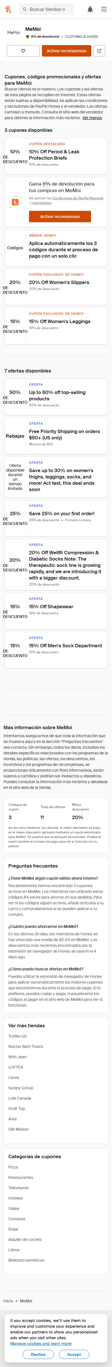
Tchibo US (17, 1036)
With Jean (17, 1056)
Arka (12, 1118)
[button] (104, 9)
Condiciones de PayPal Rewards (77, 198)
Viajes (13, 1208)
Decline (38, 1354)
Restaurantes (20, 1177)
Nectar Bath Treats (25, 1046)
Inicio (8, 1301)
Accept (74, 1354)
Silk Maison (18, 1129)
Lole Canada (19, 1098)
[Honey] (8, 9)
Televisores (18, 1187)
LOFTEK (15, 1067)
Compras (16, 1218)
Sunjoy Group (20, 1087)
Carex (13, 1077)
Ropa (13, 1229)
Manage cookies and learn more (41, 1343)
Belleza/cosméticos (26, 1260)
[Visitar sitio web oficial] (99, 51)
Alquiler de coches (25, 1239)
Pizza (13, 1167)
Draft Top (16, 1108)
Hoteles (15, 1198)
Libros (14, 1249)
